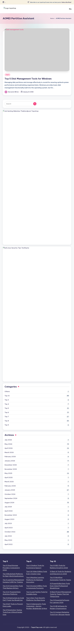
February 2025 (10, 486)
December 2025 (11, 465)
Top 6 (7, 412)
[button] (34, 103)
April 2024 (9, 511)
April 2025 (9, 477)
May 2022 (8, 540)
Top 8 (7, 421)
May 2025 (8, 473)
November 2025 (11, 469)
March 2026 (9, 452)
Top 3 (7, 400)
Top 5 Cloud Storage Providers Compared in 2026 (11, 567)
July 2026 (8, 440)
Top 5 (7, 74)
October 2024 (10, 494)
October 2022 (10, 532)
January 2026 (10, 461)
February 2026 (10, 457)
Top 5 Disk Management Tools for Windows (28, 78)
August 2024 (9, 503)
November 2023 (11, 515)
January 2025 (10, 490)
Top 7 (7, 417)
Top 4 (7, 404)
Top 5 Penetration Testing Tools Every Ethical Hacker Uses (12, 612)
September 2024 (11, 498)
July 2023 (8, 523)
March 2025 (9, 482)
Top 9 (7, 425)
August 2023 (9, 519)
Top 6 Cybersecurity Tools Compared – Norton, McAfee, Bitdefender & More (36, 606)
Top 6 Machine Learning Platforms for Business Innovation (35, 580)
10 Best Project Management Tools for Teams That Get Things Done (60, 594)
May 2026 (8, 444)
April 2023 (9, 528)
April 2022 (9, 544)
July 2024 (8, 507)
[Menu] (70, 9)
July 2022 (8, 536)
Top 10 (7, 396)
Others (7, 391)
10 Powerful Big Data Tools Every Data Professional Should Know (60, 586)
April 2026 (9, 448)
